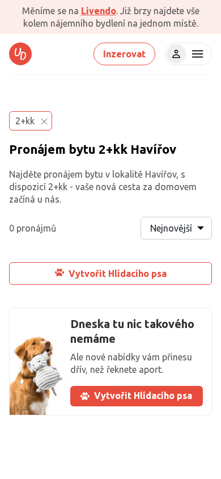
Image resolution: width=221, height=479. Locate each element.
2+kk (113, 149)
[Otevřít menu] (196, 54)
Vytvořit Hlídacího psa (118, 273)
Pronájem (37, 149)
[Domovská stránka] (20, 54)
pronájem (63, 174)
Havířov (153, 149)
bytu (82, 149)
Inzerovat (124, 54)
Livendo (98, 11)
